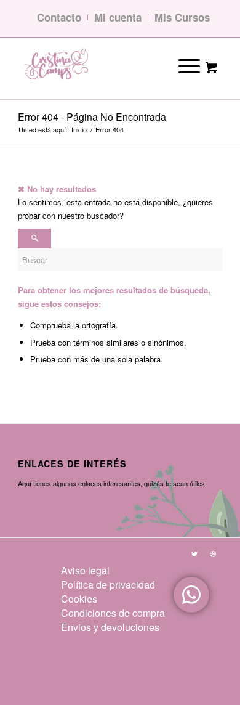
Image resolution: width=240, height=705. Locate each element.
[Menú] (180, 65)
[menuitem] (113, 570)
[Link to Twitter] (194, 553)
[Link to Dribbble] (213, 553)
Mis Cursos (182, 17)
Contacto (59, 17)
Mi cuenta (118, 17)
